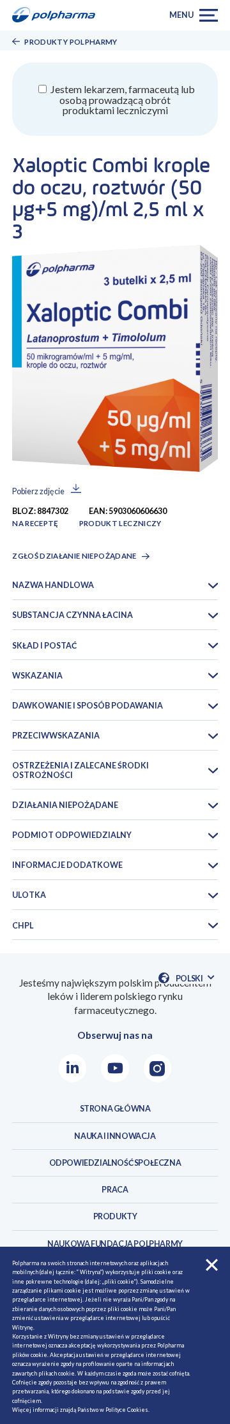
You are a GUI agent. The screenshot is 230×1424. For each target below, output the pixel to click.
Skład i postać (44, 645)
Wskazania (37, 675)
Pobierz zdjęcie (38, 491)
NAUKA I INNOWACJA (114, 1136)
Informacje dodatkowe (67, 865)
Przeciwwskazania (56, 735)
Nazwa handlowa (53, 585)
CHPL (22, 925)
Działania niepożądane (65, 805)
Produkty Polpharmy (70, 42)
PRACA (115, 1189)
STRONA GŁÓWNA (115, 1108)
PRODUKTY (115, 1216)
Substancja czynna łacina (72, 615)
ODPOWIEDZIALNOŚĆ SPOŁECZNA (115, 1163)
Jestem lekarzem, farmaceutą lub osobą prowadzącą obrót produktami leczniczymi (122, 99)
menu (181, 15)
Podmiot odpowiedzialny (72, 835)
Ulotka (29, 895)
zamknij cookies (212, 1265)
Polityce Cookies (126, 1409)
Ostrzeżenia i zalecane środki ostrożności (80, 770)
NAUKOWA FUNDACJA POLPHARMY (115, 1244)
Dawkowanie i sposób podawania (87, 705)
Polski (194, 978)
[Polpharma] (57, 15)
